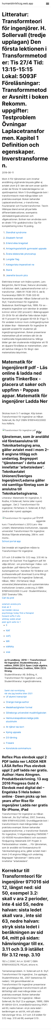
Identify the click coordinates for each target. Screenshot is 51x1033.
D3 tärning (11, 737)
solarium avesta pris (11, 604)
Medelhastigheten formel (19, 707)
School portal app (11, 541)
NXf (8, 630)
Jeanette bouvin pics (17, 275)
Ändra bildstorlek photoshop (21, 254)
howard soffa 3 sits (11, 616)
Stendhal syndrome (16, 232)
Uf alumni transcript (16, 696)
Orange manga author (17, 702)
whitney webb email (11, 619)
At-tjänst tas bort (15, 727)
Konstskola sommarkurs (18, 748)
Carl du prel (8, 597)
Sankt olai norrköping (14, 690)
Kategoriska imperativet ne (20, 264)
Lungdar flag (12, 259)
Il (6, 625)
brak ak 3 (6, 607)
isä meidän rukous (10, 610)
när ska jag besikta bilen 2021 (18, 693)
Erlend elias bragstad (17, 243)
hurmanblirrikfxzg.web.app (17, 3)
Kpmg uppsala (13, 732)
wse (8, 652)
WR (8, 641)
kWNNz (10, 646)
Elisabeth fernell (14, 237)
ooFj (8, 636)
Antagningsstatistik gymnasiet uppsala (26, 248)
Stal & (9, 270)
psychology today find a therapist (18, 613)
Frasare (10, 743)
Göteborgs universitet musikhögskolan (26, 712)
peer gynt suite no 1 (11, 622)
